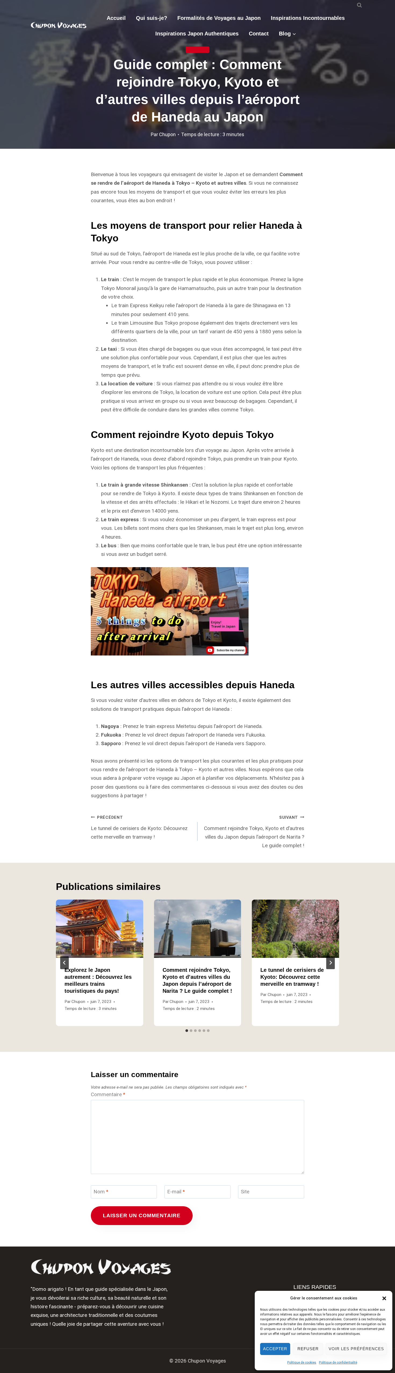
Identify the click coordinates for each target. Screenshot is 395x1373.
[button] (384, 1298)
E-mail (176, 1192)
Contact (259, 34)
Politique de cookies (301, 1362)
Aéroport (197, 50)
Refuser (308, 1348)
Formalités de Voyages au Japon (219, 18)
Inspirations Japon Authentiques (197, 34)
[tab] (186, 1030)
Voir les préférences (356, 1348)
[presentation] (99, 929)
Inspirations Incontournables (308, 18)
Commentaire (108, 1094)
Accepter (275, 1348)
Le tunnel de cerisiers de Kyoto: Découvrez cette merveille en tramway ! (139, 827)
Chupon (167, 134)
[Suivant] (330, 962)
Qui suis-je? (151, 18)
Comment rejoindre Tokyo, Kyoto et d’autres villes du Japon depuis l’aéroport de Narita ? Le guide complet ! (254, 832)
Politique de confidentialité (338, 1362)
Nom (101, 1192)
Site (245, 1192)
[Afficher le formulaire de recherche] (359, 5)
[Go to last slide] (64, 962)
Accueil (116, 18)
